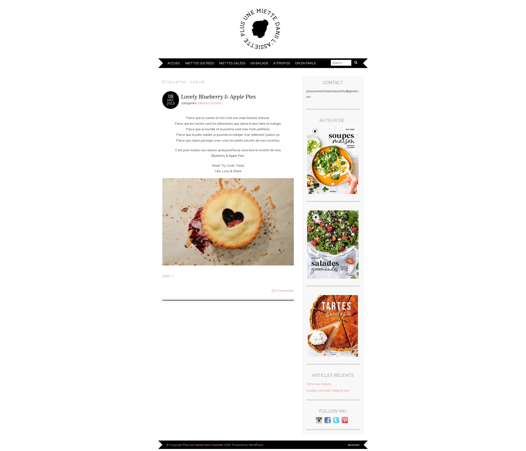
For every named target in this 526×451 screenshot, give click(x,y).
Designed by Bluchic (354, 445)
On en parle (305, 63)
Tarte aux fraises (318, 384)
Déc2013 (171, 101)
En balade (259, 63)
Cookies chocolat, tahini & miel (327, 390)
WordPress (256, 444)
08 (170, 96)
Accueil (173, 63)
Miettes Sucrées (199, 63)
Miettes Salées (232, 63)
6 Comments (285, 291)
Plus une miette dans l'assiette (203, 444)
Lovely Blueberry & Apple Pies (218, 96)
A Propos (281, 63)
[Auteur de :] (333, 160)
